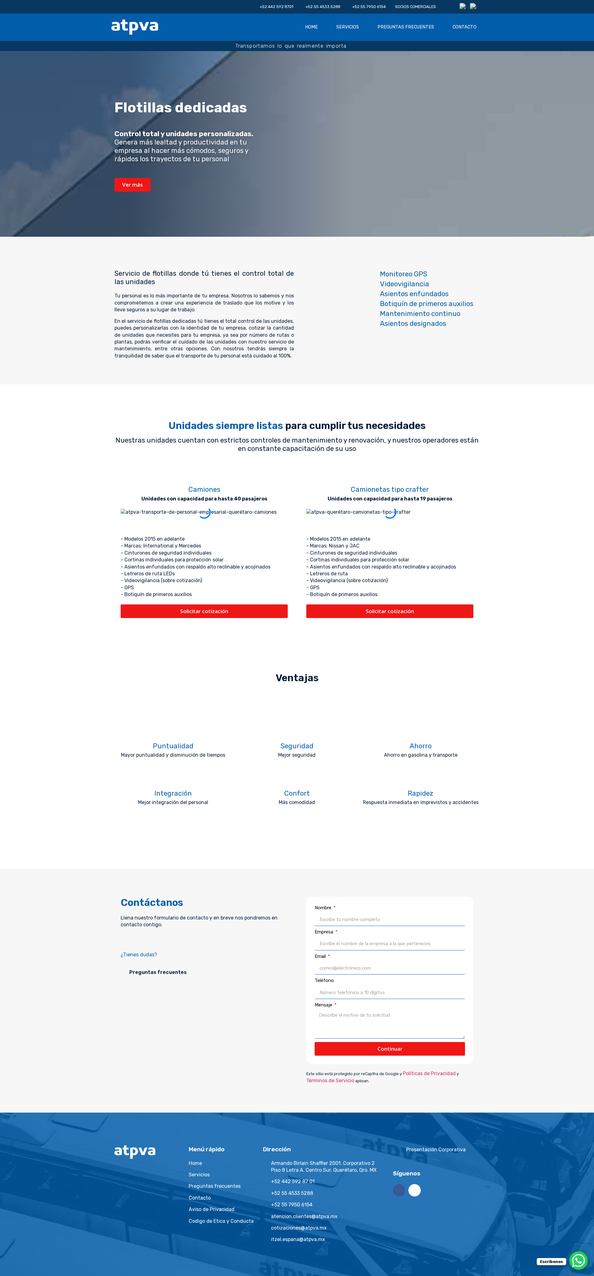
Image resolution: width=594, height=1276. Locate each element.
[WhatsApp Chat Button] (578, 1260)
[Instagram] (414, 1190)
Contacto (464, 27)
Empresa (324, 932)
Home (311, 27)
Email (321, 956)
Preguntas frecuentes (405, 27)
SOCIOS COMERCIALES (415, 6)
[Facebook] (399, 1190)
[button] (204, 519)
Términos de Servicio (330, 1081)
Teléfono (324, 980)
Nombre (324, 908)
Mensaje (324, 1005)
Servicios (347, 27)
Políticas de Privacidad (429, 1073)
